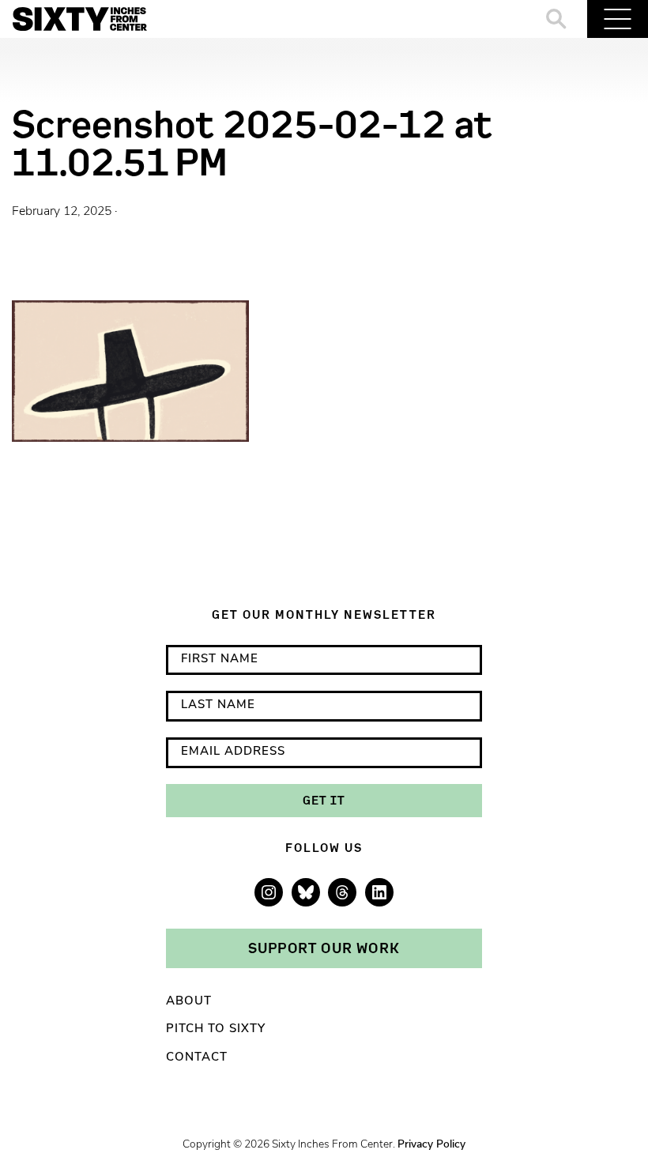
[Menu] (617, 19)
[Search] (556, 19)
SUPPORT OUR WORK (324, 947)
